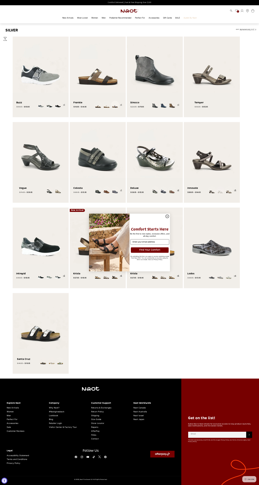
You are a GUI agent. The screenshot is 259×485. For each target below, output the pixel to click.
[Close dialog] (167, 216)
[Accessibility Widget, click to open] (4, 481)
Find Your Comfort (149, 250)
